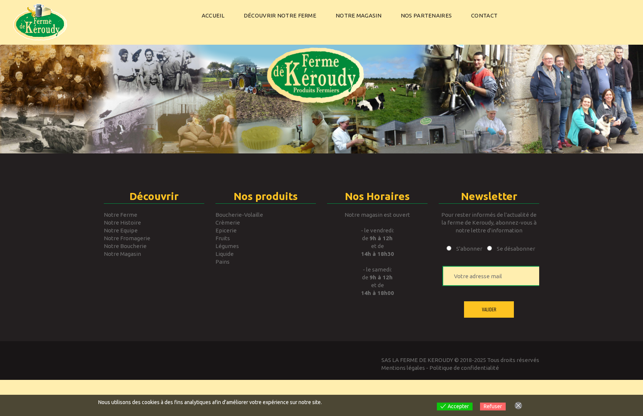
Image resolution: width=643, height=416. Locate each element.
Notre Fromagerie (127, 238)
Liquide (224, 254)
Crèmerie (227, 222)
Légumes (227, 246)
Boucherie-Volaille (239, 215)
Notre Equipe (121, 230)
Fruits (222, 238)
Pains (222, 261)
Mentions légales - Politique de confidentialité (440, 368)
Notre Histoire (122, 222)
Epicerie (226, 230)
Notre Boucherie (125, 246)
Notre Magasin (122, 254)
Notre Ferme (120, 215)
